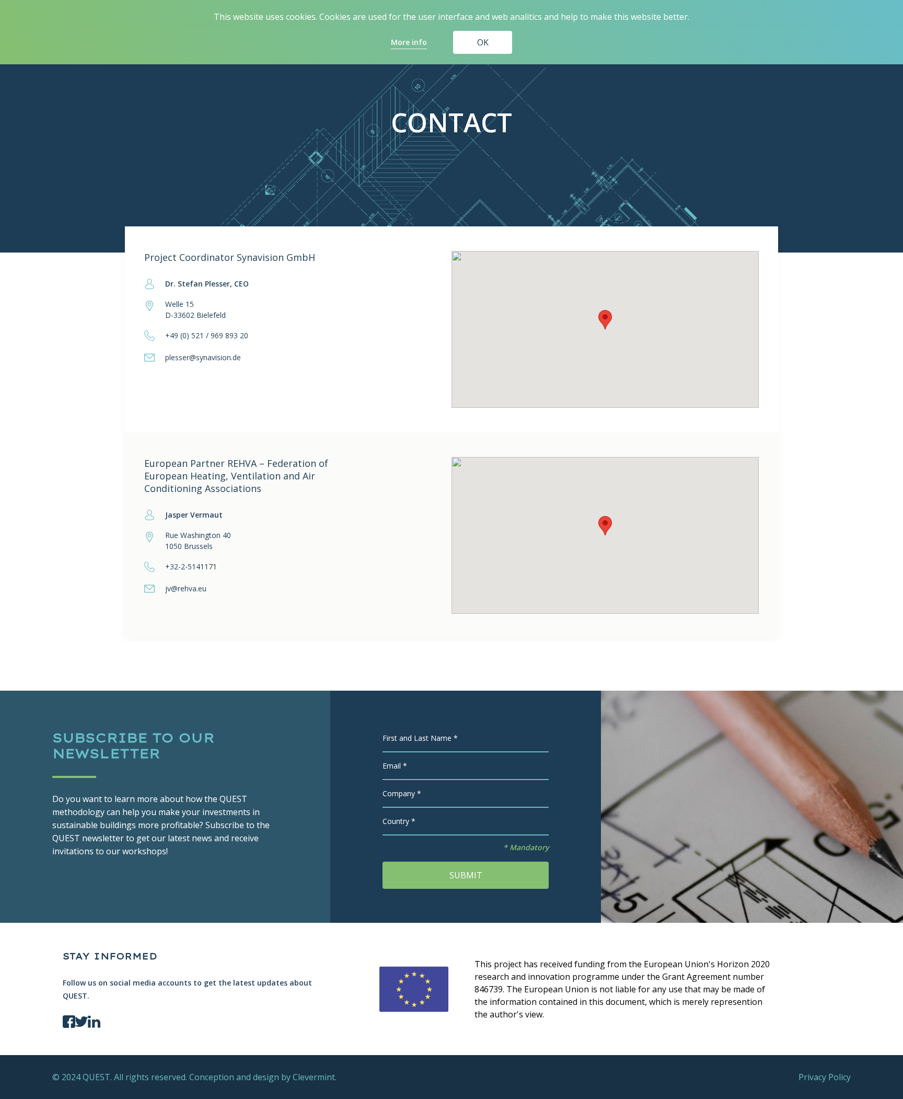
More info (409, 42)
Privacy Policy (824, 1077)
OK (483, 42)
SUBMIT (465, 875)
